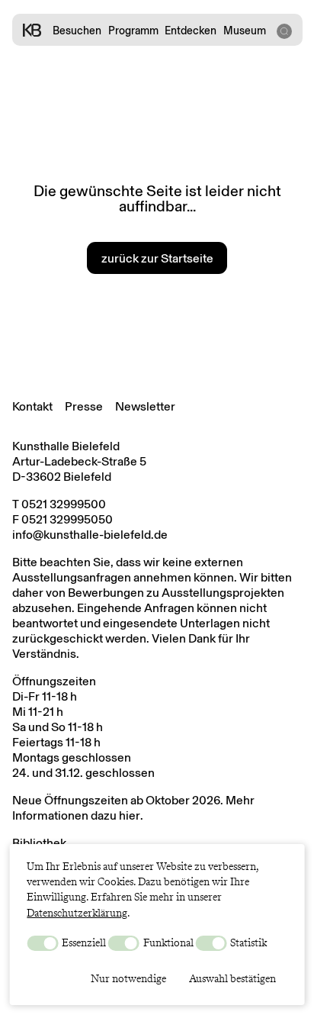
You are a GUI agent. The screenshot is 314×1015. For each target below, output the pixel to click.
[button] (283, 30)
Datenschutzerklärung (77, 913)
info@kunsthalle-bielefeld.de (90, 534)
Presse (84, 406)
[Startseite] (32, 30)
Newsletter (145, 406)
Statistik (247, 942)
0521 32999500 (63, 504)
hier (129, 815)
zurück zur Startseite (157, 258)
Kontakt (32, 406)
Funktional (167, 942)
